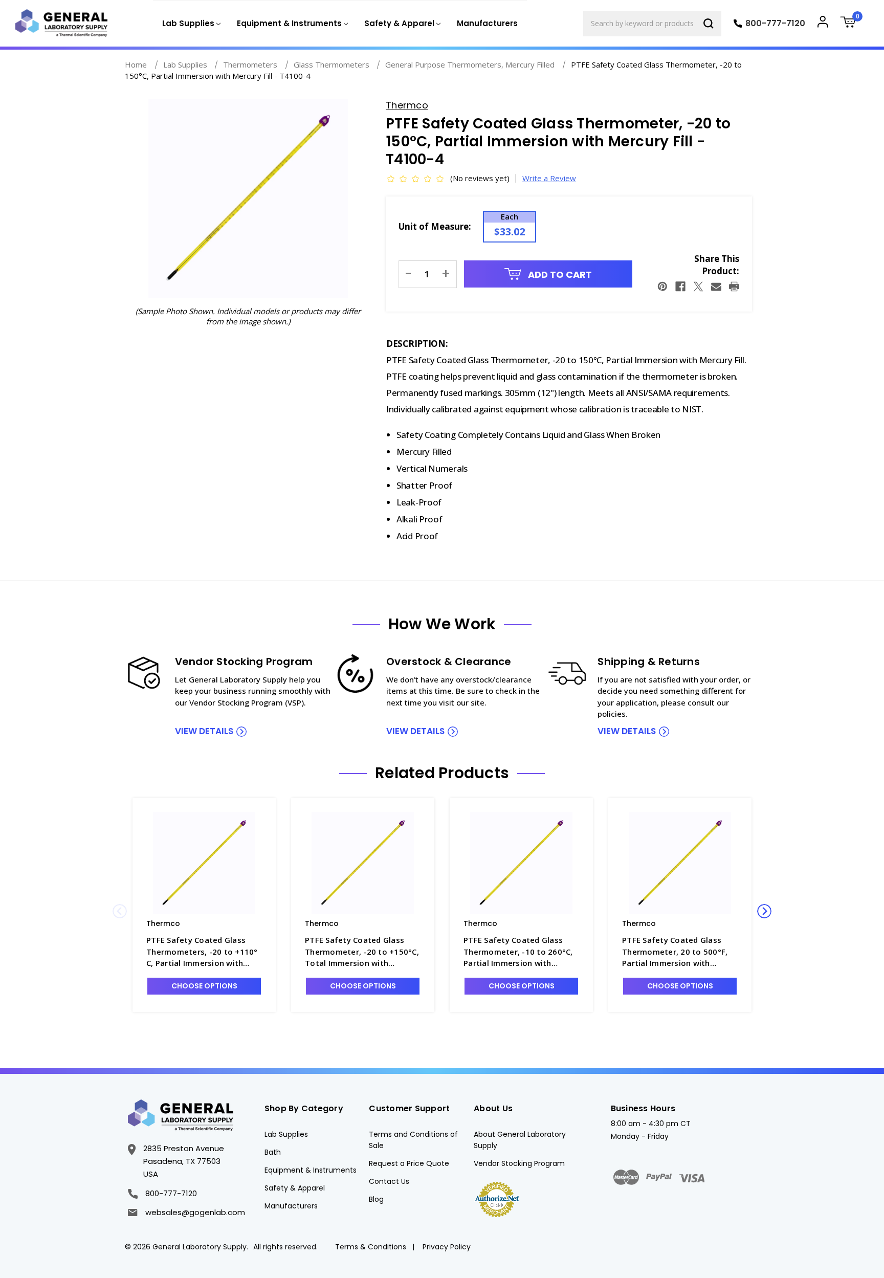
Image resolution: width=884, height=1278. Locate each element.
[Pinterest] (662, 286)
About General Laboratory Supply (520, 1140)
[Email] (716, 286)
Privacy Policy (447, 1247)
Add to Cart (559, 274)
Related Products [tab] (442, 773)
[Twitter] (698, 286)
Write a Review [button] (549, 178)
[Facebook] (680, 286)
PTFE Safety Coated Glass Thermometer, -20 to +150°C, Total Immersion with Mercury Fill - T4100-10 (362, 952)
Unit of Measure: (435, 226)
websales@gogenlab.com (195, 1212)
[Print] (734, 286)
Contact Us (389, 1181)
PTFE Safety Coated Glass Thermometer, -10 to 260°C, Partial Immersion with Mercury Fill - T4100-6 (518, 952)
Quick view (204, 862)
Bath (272, 1152)
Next (764, 911)
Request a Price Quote (409, 1163)
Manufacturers (487, 23)
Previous (119, 911)
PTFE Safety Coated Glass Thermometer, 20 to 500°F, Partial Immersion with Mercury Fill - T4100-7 (674, 952)
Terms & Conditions (370, 1247)
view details (204, 731)
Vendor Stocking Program (519, 1163)
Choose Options (204, 986)
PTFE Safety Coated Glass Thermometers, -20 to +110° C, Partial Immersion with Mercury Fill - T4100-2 (202, 952)
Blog (376, 1199)
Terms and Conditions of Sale (413, 1140)
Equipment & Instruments (310, 1170)
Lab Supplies (286, 1134)
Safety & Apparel (294, 1188)
